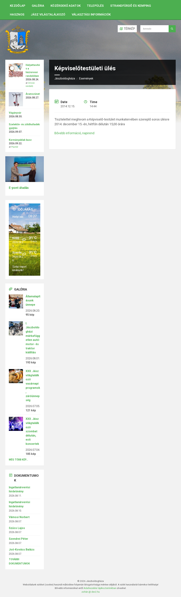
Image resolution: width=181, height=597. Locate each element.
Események (86, 78)
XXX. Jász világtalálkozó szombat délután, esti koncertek (32, 431)
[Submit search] (172, 28)
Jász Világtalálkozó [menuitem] (48, 14)
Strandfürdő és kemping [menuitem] (130, 5)
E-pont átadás (19, 188)
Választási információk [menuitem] (91, 14)
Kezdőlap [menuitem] (17, 5)
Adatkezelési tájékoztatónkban (100, 588)
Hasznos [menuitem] (17, 14)
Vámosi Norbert (19, 517)
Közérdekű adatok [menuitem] (66, 5)
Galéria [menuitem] (38, 5)
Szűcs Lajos (17, 528)
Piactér (14, 147)
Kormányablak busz (20, 139)
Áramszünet (33, 93)
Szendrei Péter (18, 538)
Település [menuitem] (95, 5)
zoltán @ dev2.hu (90, 591)
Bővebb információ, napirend (74, 133)
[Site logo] (17, 52)
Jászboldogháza (64, 78)
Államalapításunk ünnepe (33, 300)
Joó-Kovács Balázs (21, 549)
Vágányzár (15, 112)
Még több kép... (18, 459)
